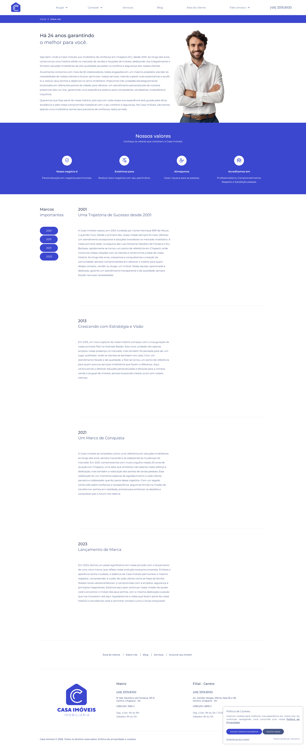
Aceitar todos (273, 731)
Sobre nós (131, 654)
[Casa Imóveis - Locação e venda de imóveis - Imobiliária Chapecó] (15, 7)
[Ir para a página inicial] (76, 700)
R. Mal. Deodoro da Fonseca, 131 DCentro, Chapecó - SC (135, 699)
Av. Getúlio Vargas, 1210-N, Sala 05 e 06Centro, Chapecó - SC (214, 699)
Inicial (43, 19)
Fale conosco (238, 7)
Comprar (93, 7)
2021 (48, 247)
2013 (48, 239)
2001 (49, 230)
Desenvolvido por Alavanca (286, 739)
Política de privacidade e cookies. (117, 739)
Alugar (60, 7)
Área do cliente (196, 7)
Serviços (128, 7)
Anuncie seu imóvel (180, 654)
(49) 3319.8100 (281, 7)
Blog (160, 7)
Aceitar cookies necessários (244, 731)
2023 (49, 256)
